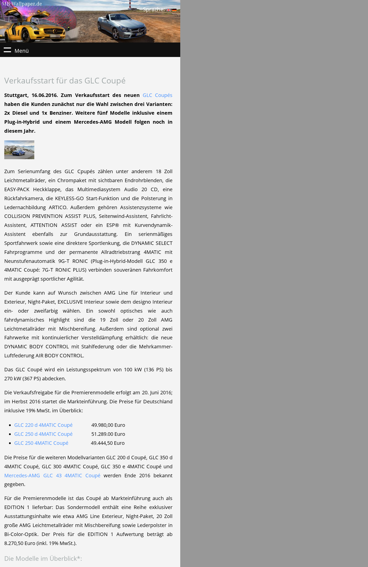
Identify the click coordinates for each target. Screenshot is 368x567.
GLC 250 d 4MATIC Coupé (43, 433)
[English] (168, 9)
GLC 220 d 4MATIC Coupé (43, 424)
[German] (174, 9)
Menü (7, 49)
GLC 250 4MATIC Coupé (41, 442)
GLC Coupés (157, 94)
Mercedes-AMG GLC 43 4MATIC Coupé (52, 475)
